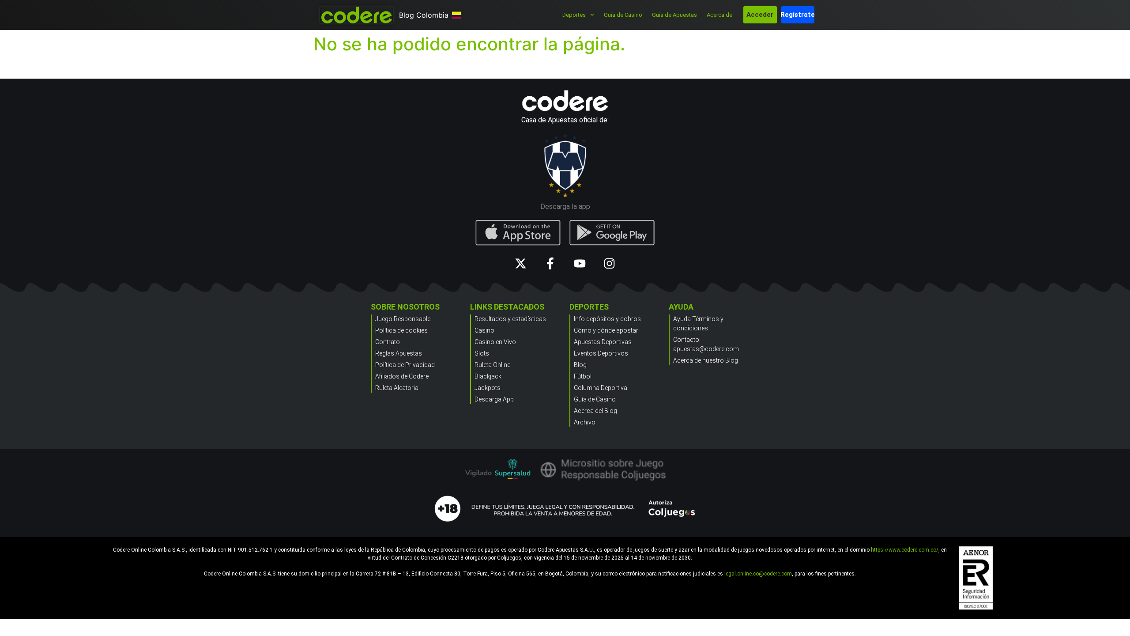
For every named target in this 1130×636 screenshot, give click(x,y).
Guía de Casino (623, 14)
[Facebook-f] (550, 263)
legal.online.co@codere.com (758, 574)
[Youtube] (580, 263)
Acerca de (719, 14)
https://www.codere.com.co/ (904, 550)
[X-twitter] (521, 263)
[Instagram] (609, 263)
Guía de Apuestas (674, 14)
